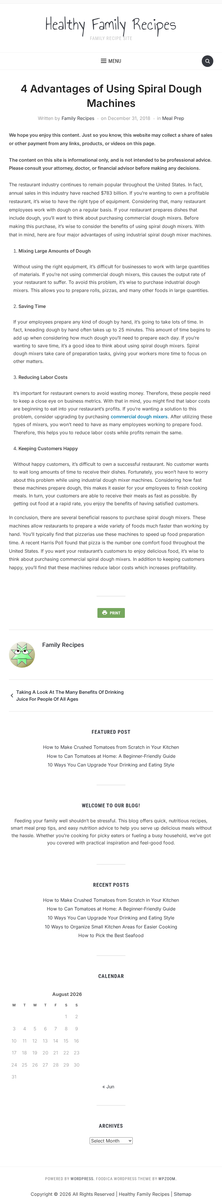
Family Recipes (78, 118)
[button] (111, 61)
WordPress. (83, 1178)
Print (115, 613)
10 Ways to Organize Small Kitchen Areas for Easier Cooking (111, 927)
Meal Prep (173, 118)
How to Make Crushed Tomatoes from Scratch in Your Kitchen (111, 747)
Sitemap (182, 1194)
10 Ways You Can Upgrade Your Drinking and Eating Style (111, 765)
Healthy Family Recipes (111, 24)
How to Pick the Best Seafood (111, 935)
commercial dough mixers (139, 416)
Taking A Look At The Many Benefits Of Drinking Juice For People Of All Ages (70, 695)
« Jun (108, 1086)
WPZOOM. (167, 1178)
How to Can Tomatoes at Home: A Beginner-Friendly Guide (111, 756)
